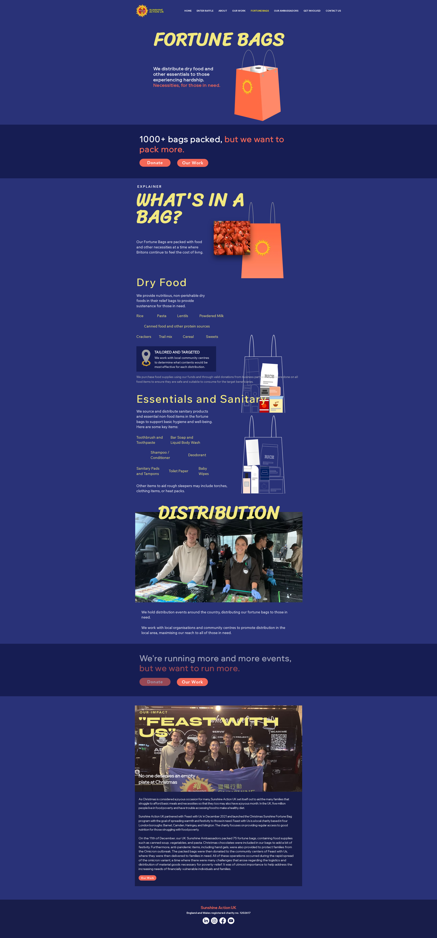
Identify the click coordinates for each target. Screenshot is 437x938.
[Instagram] (214, 920)
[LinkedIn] (206, 920)
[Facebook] (222, 920)
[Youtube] (231, 920)
